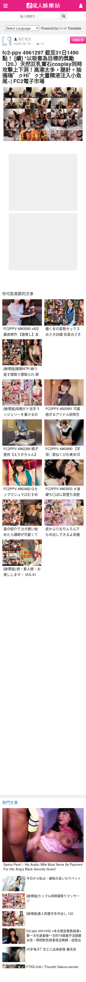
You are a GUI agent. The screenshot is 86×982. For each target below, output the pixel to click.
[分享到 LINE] (54, 281)
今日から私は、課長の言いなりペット (53, 878)
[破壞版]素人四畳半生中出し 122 (49, 913)
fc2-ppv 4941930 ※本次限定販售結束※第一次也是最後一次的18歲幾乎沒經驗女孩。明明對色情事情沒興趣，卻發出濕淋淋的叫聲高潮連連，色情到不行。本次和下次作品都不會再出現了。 (53, 939)
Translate (74, 28)
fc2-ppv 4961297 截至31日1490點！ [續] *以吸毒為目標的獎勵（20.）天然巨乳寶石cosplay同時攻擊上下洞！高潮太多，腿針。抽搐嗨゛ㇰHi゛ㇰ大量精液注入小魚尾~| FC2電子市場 (42, 67)
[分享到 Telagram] (66, 281)
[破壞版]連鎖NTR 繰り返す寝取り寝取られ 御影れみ (21, 374)
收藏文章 (77, 40)
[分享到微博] (43, 281)
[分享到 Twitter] (31, 281)
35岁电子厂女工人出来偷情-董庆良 (51, 949)
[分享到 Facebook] (19, 281)
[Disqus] (43, 637)
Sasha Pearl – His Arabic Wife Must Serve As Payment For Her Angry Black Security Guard (43, 866)
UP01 (46, 6)
